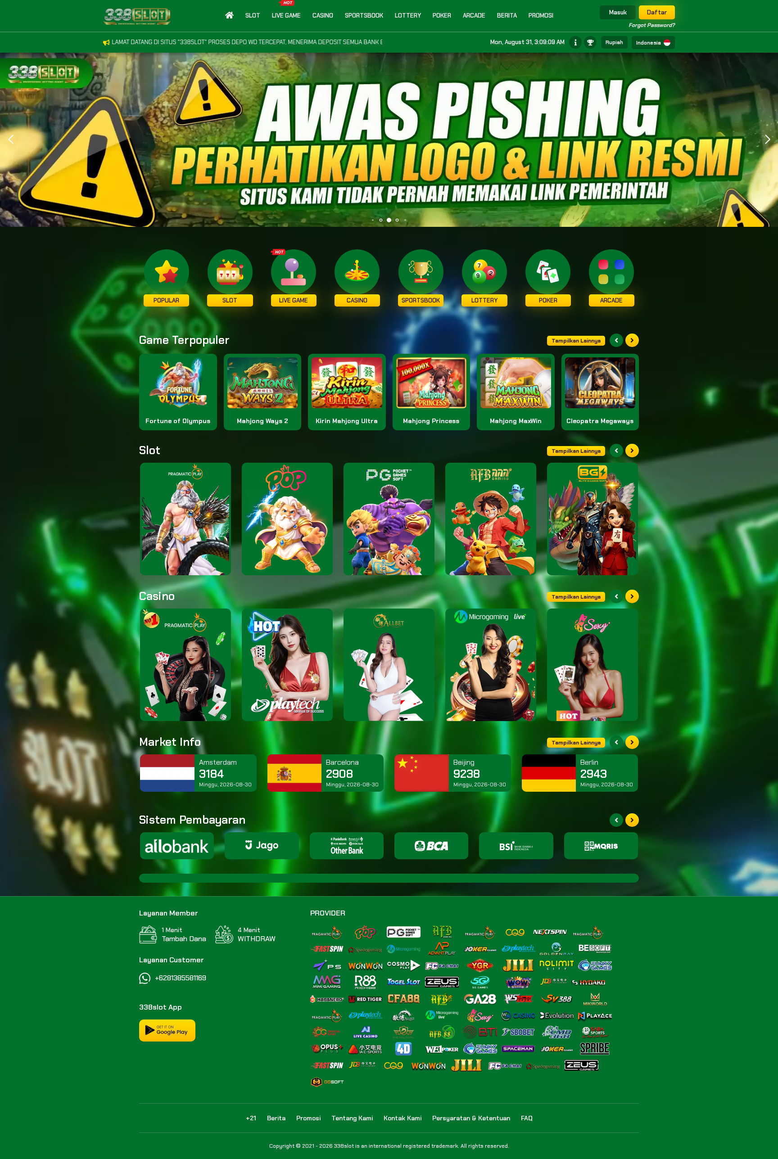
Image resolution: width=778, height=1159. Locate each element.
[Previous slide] (616, 340)
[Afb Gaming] (490, 519)
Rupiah (614, 42)
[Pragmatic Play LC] (185, 665)
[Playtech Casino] (287, 665)
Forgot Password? (652, 25)
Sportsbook (364, 15)
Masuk (618, 12)
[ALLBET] (389, 665)
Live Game (286, 15)
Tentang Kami (352, 1118)
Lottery (408, 15)
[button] (767, 139)
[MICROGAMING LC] (490, 665)
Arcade (474, 15)
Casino (322, 15)
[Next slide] (632, 340)
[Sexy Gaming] (592, 665)
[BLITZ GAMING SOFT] (592, 519)
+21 (251, 1118)
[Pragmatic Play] (185, 519)
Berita (507, 15)
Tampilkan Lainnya (576, 340)
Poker (442, 15)
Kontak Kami (402, 1118)
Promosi (541, 15)
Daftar (657, 12)
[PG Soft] (389, 519)
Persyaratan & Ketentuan (471, 1118)
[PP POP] (287, 519)
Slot (252, 15)
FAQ (527, 1118)
